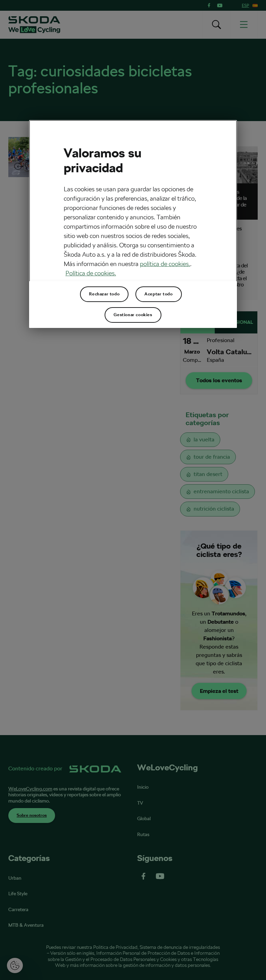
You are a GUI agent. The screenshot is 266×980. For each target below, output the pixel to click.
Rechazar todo (104, 294)
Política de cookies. (90, 273)
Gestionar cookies (133, 314)
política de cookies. (165, 263)
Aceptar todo (158, 294)
